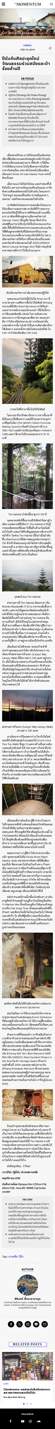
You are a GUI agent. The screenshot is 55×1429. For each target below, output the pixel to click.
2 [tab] (28, 1403)
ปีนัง (21, 1256)
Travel (27, 46)
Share (50, 48)
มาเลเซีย (13, 1256)
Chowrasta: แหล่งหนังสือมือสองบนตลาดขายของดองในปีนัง (27, 1391)
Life (6, 1383)
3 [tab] (31, 1403)
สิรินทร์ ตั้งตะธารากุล (27, 1299)
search (51, 4)
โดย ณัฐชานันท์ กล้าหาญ (14, 1397)
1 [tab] (24, 1403)
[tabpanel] (27, 1375)
